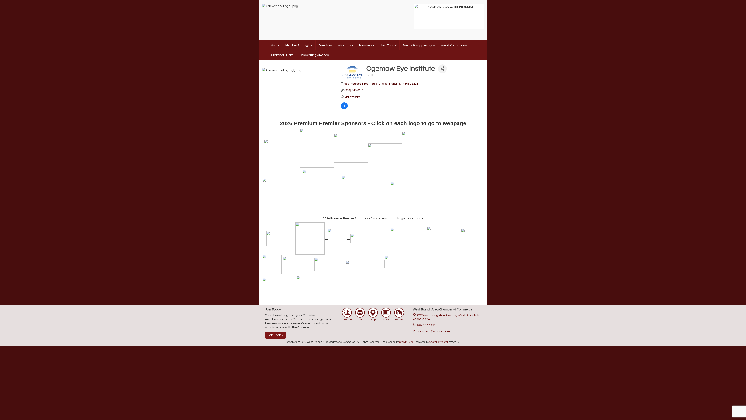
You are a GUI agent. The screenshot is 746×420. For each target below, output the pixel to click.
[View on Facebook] (344, 108)
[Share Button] (442, 68)
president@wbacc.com (433, 331)
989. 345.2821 (426, 325)
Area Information (453, 45)
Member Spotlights (299, 45)
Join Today (275, 335)
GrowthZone (406, 342)
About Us (344, 45)
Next (489, 18)
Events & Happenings (418, 45)
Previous (409, 18)
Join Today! (388, 45)
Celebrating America (314, 55)
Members (365, 45)
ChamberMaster (438, 342)
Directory (325, 45)
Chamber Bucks (282, 55)
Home (275, 45)
